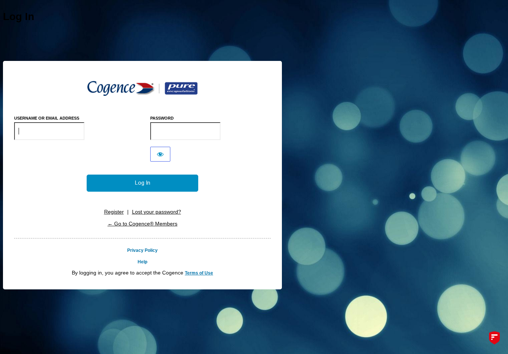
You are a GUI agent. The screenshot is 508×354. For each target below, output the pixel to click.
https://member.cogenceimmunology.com (142, 88)
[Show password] (160, 154)
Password (162, 118)
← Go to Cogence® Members (142, 224)
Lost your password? (156, 212)
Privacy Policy (142, 250)
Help (142, 261)
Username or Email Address (46, 118)
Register (114, 212)
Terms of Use (199, 273)
